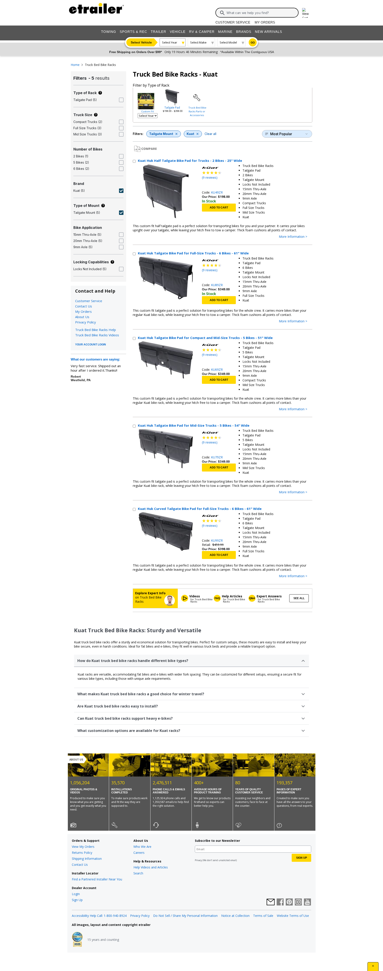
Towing (108, 32)
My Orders (265, 22)
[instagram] (298, 902)
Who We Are (142, 846)
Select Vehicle (141, 42)
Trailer (158, 32)
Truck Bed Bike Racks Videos (97, 335)
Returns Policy (82, 852)
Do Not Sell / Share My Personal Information (185, 916)
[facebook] (280, 902)
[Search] (222, 13)
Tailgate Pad (172, 107)
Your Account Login (90, 344)
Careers (139, 852)
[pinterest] (289, 902)
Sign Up (77, 900)
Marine (225, 32)
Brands (243, 32)
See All (299, 598)
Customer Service (232, 22)
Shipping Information (87, 858)
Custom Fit (147, 111)
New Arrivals (268, 32)
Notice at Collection (235, 916)
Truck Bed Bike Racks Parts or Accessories (197, 111)
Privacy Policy (85, 322)
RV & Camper (202, 32)
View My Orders (83, 846)
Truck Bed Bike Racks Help (95, 329)
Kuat (190, 134)
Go (253, 42)
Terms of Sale (263, 916)
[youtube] (307, 902)
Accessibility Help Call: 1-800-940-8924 (99, 916)
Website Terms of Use (293, 916)
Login (76, 894)
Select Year (169, 42)
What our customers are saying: (95, 359)
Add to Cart (219, 207)
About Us (82, 317)
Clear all (210, 134)
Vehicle (178, 32)
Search (138, 873)
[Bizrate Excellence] (77, 939)
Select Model (228, 42)
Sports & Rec (133, 32)
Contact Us (83, 306)
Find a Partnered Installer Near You (97, 879)
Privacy (198, 860)
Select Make (198, 42)
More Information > (293, 237)
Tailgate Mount (161, 134)
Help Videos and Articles (150, 867)
